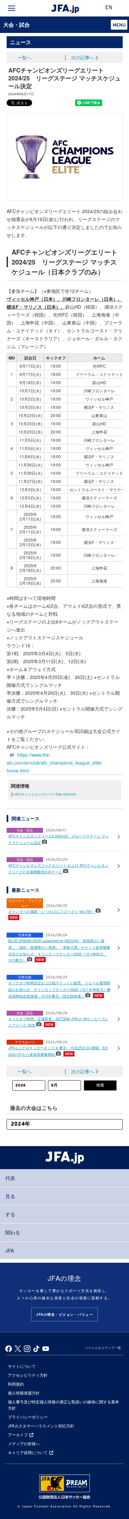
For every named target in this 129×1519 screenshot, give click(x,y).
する (10, 1214)
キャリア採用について (28, 1452)
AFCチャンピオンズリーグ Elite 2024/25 (45, 794)
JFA (9, 1250)
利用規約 (16, 1384)
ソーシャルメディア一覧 (103, 1347)
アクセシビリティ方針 (28, 1375)
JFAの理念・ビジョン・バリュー (64, 1314)
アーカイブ (18, 1434)
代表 (10, 1177)
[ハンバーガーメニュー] (11, 8)
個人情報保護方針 (24, 1392)
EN (108, 8)
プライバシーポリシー (28, 1417)
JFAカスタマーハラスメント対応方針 (41, 1425)
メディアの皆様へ (24, 1443)
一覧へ (24, 57)
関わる (12, 1232)
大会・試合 (16, 24)
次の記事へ (82, 57)
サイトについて (22, 1366)
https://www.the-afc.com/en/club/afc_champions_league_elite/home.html (54, 762)
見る (10, 1196)
